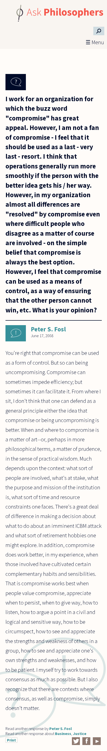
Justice (79, 733)
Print (11, 740)
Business (63, 733)
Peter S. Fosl (48, 329)
